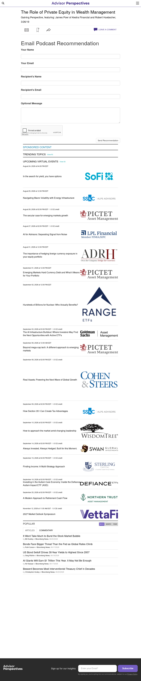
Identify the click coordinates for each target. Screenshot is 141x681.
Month (108, 524)
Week (102, 524)
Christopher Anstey (32, 572)
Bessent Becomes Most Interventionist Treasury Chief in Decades (59, 568)
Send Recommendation (108, 140)
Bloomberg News (42, 539)
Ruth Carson (30, 547)
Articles (30, 530)
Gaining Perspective (32, 17)
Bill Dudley (29, 539)
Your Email (27, 63)
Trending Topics (34, 154)
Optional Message (31, 103)
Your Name (27, 49)
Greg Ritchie (30, 555)
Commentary (46, 530)
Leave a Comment (107, 29)
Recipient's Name (31, 76)
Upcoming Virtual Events (40, 161)
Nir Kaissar (29, 563)
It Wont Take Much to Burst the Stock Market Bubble (51, 536)
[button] (37, 30)
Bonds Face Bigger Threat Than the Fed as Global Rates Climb (58, 544)
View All (50, 154)
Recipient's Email (31, 90)
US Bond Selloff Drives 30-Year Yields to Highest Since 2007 (56, 552)
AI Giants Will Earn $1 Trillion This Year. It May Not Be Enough (57, 560)
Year (115, 524)
